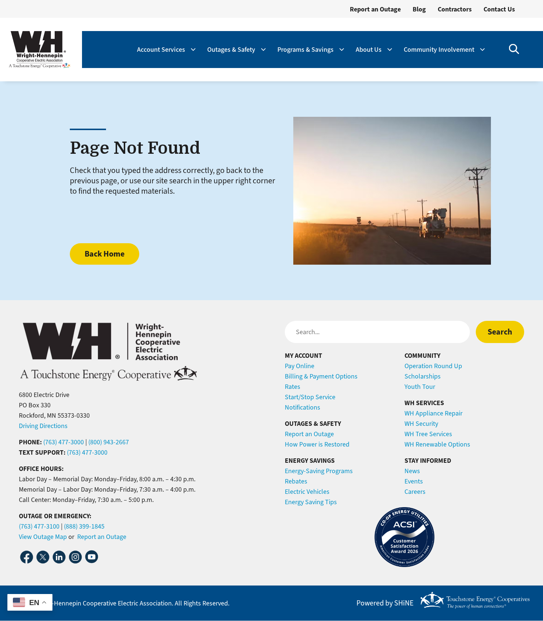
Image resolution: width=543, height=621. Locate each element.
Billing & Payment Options (321, 376)
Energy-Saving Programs (319, 471)
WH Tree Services (428, 434)
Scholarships (422, 376)
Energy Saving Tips (311, 502)
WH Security (421, 424)
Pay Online (299, 366)
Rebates (296, 481)
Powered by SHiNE (385, 603)
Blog (419, 9)
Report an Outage (375, 9)
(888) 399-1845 (84, 526)
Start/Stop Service (310, 397)
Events (413, 481)
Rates (292, 387)
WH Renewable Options (437, 444)
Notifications (302, 407)
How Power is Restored (317, 444)
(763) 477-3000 (63, 442)
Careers (415, 492)
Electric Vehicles (307, 492)
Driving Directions (43, 426)
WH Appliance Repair (433, 413)
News (412, 471)
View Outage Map (43, 537)
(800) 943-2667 (108, 442)
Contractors (455, 9)
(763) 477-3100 (39, 526)
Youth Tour (419, 387)
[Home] (39, 49)
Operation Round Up (433, 366)
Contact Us (499, 9)
